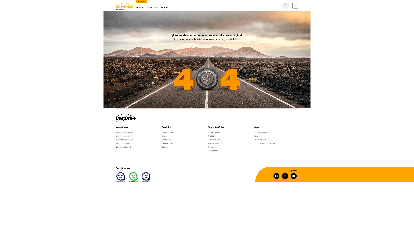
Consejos (211, 147)
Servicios (140, 7)
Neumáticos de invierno (124, 136)
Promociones (213, 151)
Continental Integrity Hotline (264, 143)
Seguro (164, 136)
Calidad (211, 136)
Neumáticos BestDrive (124, 147)
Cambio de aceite (168, 143)
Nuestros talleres (214, 140)
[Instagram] (285, 176)
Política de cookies (261, 140)
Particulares (141, 1)
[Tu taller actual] (286, 6)
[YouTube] (294, 176)
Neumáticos (152, 7)
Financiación (167, 140)
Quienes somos (214, 133)
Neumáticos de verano (124, 133)
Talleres (164, 7)
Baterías (165, 147)
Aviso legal (258, 136)
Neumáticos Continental (125, 143)
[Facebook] (276, 176)
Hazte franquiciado (215, 143)
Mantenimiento (167, 133)
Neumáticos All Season (124, 140)
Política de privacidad (262, 133)
